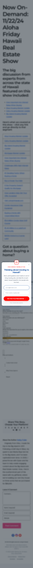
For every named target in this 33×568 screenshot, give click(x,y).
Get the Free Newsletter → (16, 298)
